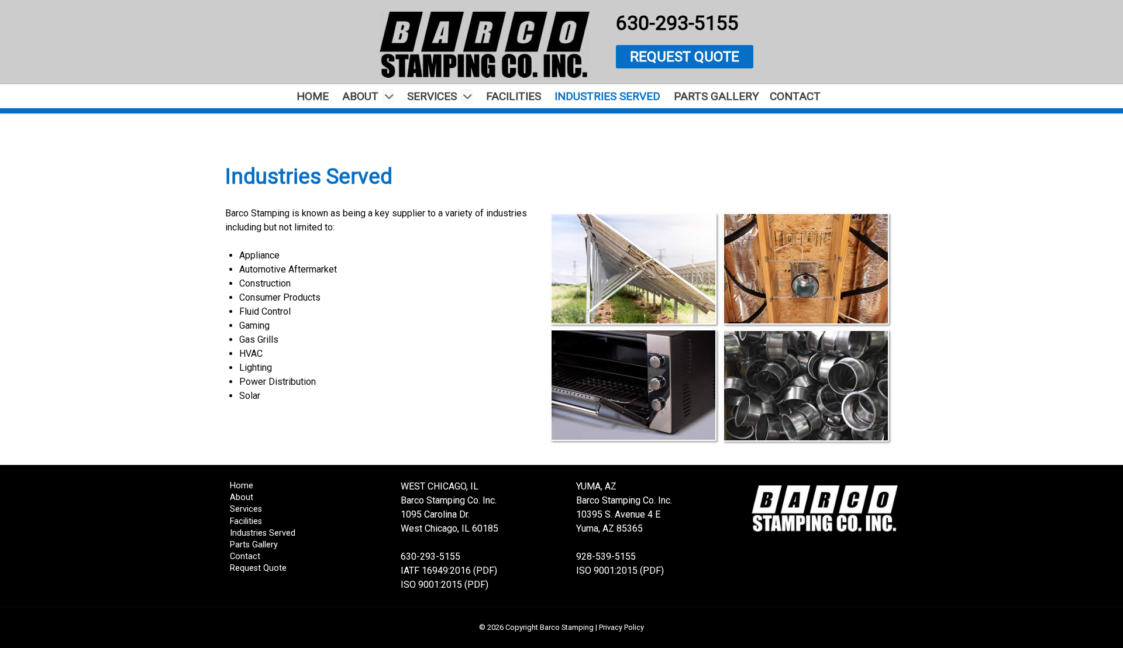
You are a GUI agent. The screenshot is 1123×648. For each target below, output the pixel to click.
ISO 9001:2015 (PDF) (444, 584)
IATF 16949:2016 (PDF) (449, 570)
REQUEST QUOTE (684, 57)
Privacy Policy (621, 627)
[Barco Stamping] (485, 45)
